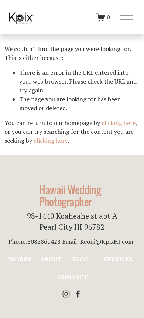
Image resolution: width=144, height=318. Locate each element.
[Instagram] (66, 294)
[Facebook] (78, 294)
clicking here (119, 123)
